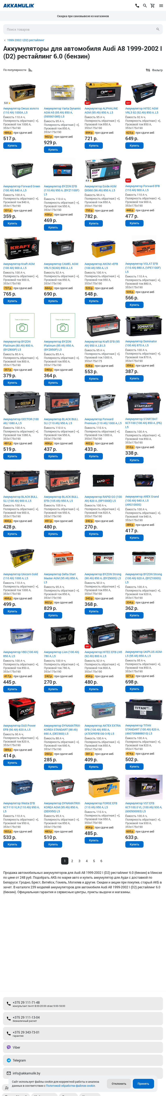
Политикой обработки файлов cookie (70, 1086)
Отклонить (119, 1084)
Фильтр (157, 70)
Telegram (19, 1060)
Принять (143, 1084)
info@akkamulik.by (26, 1073)
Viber (16, 1047)
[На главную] (18, 5)
